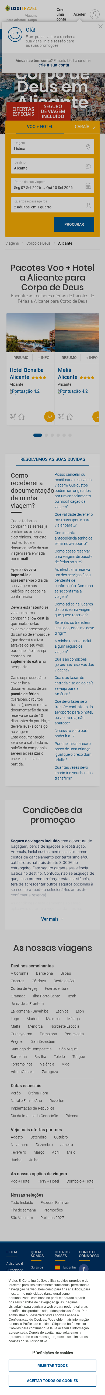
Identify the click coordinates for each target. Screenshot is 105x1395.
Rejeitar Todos (52, 1365)
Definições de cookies (54, 1353)
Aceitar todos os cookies (52, 1381)
